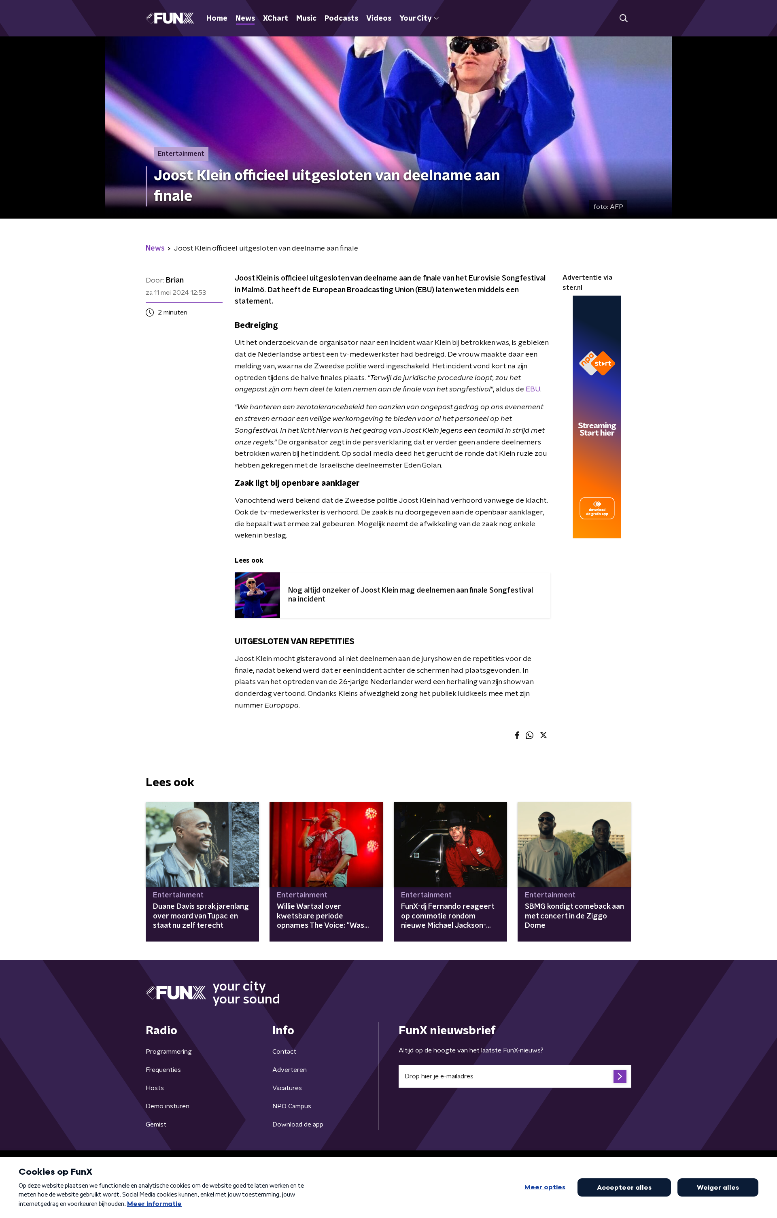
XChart (275, 18)
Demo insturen (167, 1106)
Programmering (169, 1051)
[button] (623, 18)
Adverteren (289, 1070)
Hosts (155, 1088)
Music (306, 18)
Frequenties (163, 1070)
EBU (533, 389)
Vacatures (287, 1088)
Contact (284, 1051)
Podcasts (341, 18)
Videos (378, 18)
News (245, 18)
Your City (415, 18)
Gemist (156, 1124)
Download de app (297, 1124)
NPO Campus (291, 1106)
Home (216, 18)
